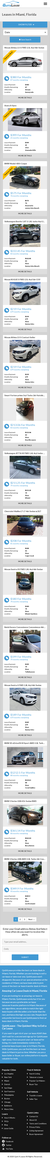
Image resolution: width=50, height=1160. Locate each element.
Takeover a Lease (36, 1077)
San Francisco (9, 1091)
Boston (7, 1099)
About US (33, 1120)
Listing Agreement (36, 1131)
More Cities (8, 1109)
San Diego (8, 1088)
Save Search (26, 39)
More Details (25, 97)
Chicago (7, 1102)
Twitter (8, 1145)
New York (8, 1077)
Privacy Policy (34, 1127)
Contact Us (33, 1116)
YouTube (9, 1149)
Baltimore (8, 1106)
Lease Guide (8, 1128)
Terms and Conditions (38, 1124)
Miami (6, 1081)
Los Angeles (8, 1074)
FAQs (6, 1121)
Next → (31, 919)
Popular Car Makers (37, 1081)
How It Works (9, 1118)
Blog (6, 1125)
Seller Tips (33, 1099)
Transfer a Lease (35, 1095)
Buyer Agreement (36, 1134)
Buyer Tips (33, 1084)
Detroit (7, 1084)
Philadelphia (9, 1095)
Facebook (9, 1141)
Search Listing (34, 1074)
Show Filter (25, 24)
